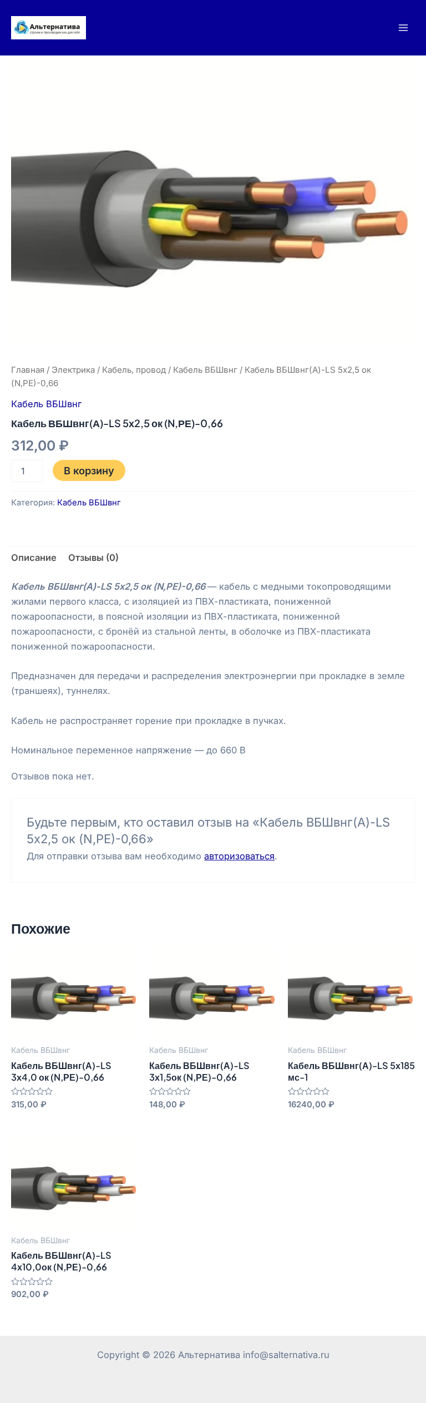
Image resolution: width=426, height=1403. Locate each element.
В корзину (89, 470)
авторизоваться (239, 856)
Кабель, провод (134, 369)
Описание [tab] (34, 557)
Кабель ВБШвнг (205, 369)
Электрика (73, 369)
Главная (27, 369)
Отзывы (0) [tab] (93, 557)
